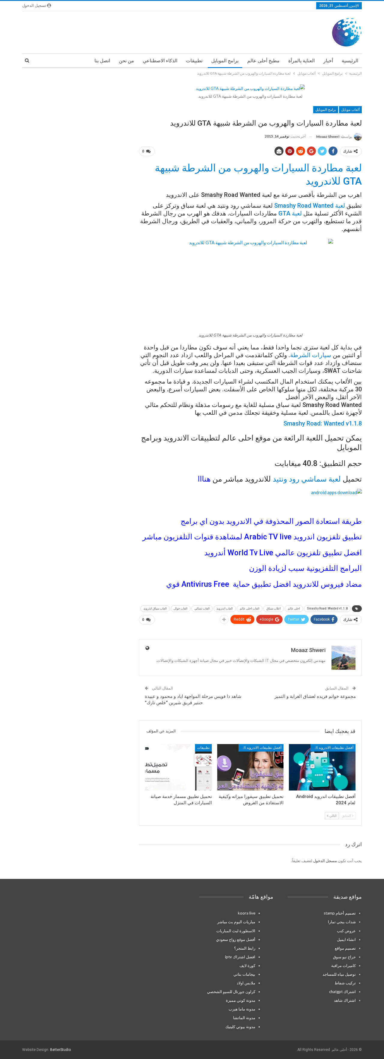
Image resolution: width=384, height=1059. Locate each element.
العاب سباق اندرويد (155, 608)
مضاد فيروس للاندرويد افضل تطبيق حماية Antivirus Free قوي (264, 584)
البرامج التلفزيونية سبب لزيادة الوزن (305, 568)
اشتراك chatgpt (342, 991)
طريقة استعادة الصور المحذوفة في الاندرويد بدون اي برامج (271, 521)
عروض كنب (346, 930)
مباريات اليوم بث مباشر (236, 921)
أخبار (328, 61)
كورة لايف (247, 965)
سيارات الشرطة (310, 355)
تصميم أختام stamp (340, 913)
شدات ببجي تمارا (342, 921)
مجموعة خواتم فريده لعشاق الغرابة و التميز (315, 696)
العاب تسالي (202, 608)
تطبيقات (194, 61)
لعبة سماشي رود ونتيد (308, 479)
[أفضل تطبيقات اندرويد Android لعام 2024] (322, 767)
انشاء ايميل (346, 939)
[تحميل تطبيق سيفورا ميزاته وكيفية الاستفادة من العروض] (250, 767)
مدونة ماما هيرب (242, 1009)
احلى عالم (294, 608)
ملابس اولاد (246, 982)
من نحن (126, 61)
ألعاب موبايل (350, 110)
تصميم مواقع (345, 948)
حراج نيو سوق (344, 956)
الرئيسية (350, 61)
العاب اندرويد (225, 608)
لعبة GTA (290, 213)
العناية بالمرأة (301, 61)
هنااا (204, 479)
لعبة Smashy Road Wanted (309, 205)
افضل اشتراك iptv (240, 956)
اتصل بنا (102, 61)
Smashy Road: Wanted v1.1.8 (323, 423)
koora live (246, 913)
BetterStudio (60, 1050)
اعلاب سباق (273, 608)
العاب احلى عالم (250, 608)
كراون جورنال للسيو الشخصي (231, 991)
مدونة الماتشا (244, 1017)
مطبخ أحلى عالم (263, 61)
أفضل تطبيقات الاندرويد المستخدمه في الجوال (331, 748)
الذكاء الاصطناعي (160, 61)
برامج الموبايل (224, 61)
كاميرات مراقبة (343, 965)
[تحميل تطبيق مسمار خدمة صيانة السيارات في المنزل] (178, 767)
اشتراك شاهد (345, 1000)
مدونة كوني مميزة (240, 1000)
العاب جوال (181, 608)
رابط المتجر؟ (244, 948)
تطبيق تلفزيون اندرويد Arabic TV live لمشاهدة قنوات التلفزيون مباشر (252, 536)
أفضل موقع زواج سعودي (235, 939)
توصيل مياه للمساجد (339, 974)
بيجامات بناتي (244, 974)
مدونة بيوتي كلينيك (240, 1026)
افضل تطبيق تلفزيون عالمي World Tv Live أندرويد (283, 552)
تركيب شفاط (345, 982)
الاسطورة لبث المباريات (235, 930)
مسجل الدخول (325, 860)
